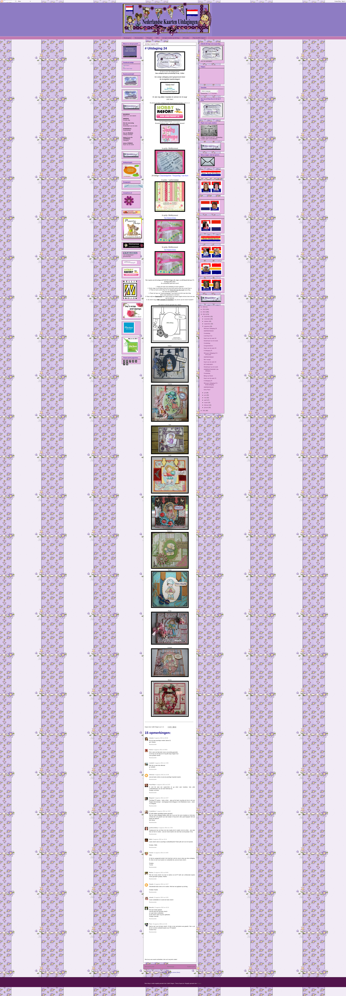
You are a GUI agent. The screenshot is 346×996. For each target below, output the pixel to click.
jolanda (151, 897)
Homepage (170, 966)
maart (206, 402)
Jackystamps (176, 121)
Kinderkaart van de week (211, 340)
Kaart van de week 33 (210, 348)
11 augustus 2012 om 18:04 (161, 852)
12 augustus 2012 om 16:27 (161, 884)
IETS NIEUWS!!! (208, 364)
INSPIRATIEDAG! (209, 331)
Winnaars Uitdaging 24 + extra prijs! (211, 353)
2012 (204, 314)
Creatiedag (207, 333)
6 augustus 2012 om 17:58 (165, 827)
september (207, 323)
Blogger (199, 983)
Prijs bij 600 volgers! (199, 38)
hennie (151, 749)
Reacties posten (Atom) (174, 972)
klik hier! (170, 99)
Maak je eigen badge (127, 68)
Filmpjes (149, 38)
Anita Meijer (152, 784)
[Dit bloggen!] (170, 727)
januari (206, 407)
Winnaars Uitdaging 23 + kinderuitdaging (211, 383)
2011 (204, 410)
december (207, 316)
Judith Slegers (126, 65)
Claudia (151, 884)
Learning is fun (208, 335)
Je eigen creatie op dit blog (170, 38)
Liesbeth (151, 763)
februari (206, 405)
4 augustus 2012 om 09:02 (160, 749)
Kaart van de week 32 (210, 362)
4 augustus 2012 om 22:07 (163, 784)
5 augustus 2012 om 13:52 (163, 811)
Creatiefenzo (152, 811)
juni (205, 395)
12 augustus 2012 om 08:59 (161, 872)
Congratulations (208, 345)
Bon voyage (207, 359)
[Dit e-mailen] (168, 727)
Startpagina (127, 38)
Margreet (151, 798)
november (207, 319)
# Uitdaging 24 (208, 380)
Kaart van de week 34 (210, 338)
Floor (150, 924)
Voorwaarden (139, 38)
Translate (214, 93)
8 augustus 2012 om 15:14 (160, 839)
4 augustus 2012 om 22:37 (161, 798)
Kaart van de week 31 (210, 378)
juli (205, 392)
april (205, 400)
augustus (207, 326)
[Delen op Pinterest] (175, 727)
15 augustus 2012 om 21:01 (160, 924)
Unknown (151, 774)
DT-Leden (186, 38)
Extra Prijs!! (207, 389)
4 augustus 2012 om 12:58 (161, 763)
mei (205, 397)
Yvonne (151, 852)
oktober (206, 321)
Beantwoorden (153, 744)
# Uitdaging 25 (208, 350)
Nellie (150, 839)
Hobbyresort (187, 103)
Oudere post (191, 966)
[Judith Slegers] (124, 67)
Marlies (151, 872)
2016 (204, 307)
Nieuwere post (149, 966)
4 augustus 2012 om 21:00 (162, 774)
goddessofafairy (153, 827)
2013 (204, 312)
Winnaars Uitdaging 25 (210, 328)
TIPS (157, 38)
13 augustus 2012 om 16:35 (161, 897)
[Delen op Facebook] (174, 727)
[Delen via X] (172, 727)
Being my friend (208, 376)
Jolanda (151, 738)
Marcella (151, 907)
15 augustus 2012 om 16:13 (161, 907)
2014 (204, 309)
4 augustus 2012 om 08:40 (161, 738)
